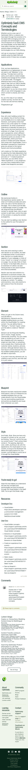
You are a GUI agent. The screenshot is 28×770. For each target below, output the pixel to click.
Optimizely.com (6, 693)
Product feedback (20, 699)
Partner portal (6, 713)
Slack (16, 697)
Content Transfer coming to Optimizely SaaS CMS (10, 634)
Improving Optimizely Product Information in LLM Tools (11, 646)
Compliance (14, 765)
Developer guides (7, 715)
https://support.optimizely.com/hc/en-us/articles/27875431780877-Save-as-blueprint (15, 571)
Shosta (10, 586)
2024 (12, 12)
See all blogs (14, 669)
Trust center (14, 763)
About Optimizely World (14, 758)
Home (2, 12)
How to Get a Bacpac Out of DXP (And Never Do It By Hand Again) (12, 657)
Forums (17, 692)
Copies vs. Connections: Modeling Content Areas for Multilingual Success (13, 621)
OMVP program (19, 690)
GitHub (4, 721)
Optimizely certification (5, 695)
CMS (16, 15)
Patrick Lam (9, 15)
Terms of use (14, 761)
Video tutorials (6, 719)
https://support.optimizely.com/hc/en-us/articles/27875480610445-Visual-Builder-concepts (15, 529)
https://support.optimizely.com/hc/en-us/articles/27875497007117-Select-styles (15, 561)
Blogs (7, 12)
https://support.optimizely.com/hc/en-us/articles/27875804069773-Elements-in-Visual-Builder (15, 538)
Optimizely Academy (5, 724)
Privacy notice (14, 760)
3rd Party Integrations (14, 767)
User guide (5, 717)
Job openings (6, 698)
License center (6, 700)
